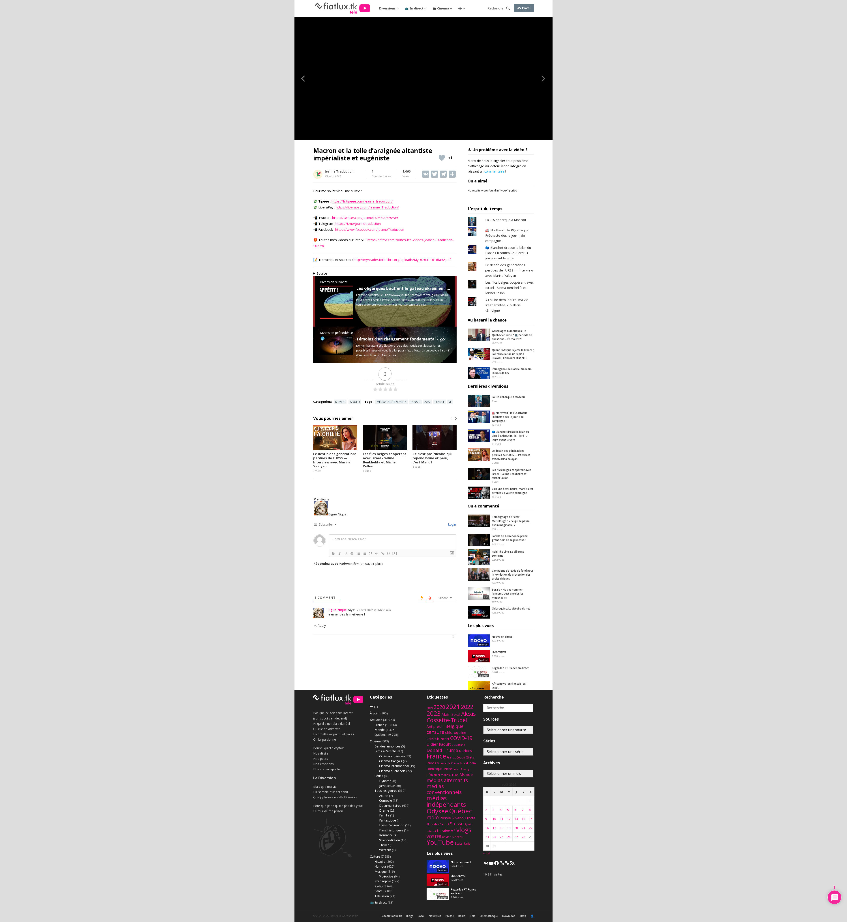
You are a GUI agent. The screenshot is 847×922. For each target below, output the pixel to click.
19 (509, 828)
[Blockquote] (370, 553)
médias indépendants (391, 402)
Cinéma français (390, 761)
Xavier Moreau (452, 837)
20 (516, 828)
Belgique (454, 726)
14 (523, 819)
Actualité (376, 720)
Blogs (409, 916)
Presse (450, 916)
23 (487, 837)
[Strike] (352, 553)
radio (433, 817)
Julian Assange (462, 769)
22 (530, 828)
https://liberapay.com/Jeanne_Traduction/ (367, 207)
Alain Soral (451, 714)
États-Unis (462, 843)
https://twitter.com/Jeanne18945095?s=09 (365, 217)
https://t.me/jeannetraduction (358, 223)
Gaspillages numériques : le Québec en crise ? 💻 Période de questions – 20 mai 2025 (512, 335)
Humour (380, 866)
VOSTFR (434, 836)
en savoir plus (371, 563)
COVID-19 (461, 738)
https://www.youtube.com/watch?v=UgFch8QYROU (416, 295)
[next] (455, 418)
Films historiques (391, 830)
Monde (340, 402)
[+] (394, 553)
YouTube (440, 842)
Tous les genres (386, 790)
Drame (384, 810)
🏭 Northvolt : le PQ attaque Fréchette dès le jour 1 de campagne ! (506, 235)
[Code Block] (377, 553)
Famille (384, 815)
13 (516, 819)
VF (450, 402)
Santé (379, 891)
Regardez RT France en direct (510, 668)
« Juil (486, 853)
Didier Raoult (439, 744)
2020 (439, 706)
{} (388, 553)
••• (371, 707)
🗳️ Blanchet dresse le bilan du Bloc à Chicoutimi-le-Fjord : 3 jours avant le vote (508, 252)
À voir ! (355, 402)
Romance (386, 835)
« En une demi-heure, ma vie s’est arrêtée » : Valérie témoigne (506, 304)
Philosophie (383, 881)
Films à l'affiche (386, 751)
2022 (427, 402)
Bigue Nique (337, 610)
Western (385, 850)
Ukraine (443, 830)
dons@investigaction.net (381, 305)
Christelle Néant (438, 739)
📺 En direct (414, 8)
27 (516, 837)
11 (501, 819)
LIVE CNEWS (499, 652)
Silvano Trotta (463, 818)
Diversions (387, 8)
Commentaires (381, 174)
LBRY (455, 775)
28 (523, 837)
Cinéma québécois (392, 771)
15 (530, 819)
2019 (430, 708)
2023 (434, 713)
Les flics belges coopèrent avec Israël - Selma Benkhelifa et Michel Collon (509, 287)
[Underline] (346, 553)
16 (487, 828)
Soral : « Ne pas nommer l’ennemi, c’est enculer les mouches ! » (507, 594)
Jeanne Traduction (339, 171)
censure (435, 732)
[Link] (383, 553)
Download (508, 916)
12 (509, 819)
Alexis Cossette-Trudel (451, 717)
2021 (453, 707)
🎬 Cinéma (441, 8)
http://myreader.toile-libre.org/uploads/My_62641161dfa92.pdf (402, 259)
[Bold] (333, 553)
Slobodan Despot (438, 824)
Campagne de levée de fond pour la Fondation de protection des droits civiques (512, 575)
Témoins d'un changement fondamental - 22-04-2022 (408, 339)
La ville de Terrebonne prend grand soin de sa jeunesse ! (510, 538)
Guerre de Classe (448, 763)
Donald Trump (442, 750)
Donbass (465, 751)
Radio (379, 886)
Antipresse (435, 726)
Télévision (382, 896)
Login (451, 524)
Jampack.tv (387, 786)
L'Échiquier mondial (439, 775)
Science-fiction (389, 840)
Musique (381, 871)
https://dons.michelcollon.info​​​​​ (421, 300)
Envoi (525, 8)
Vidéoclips (386, 876)
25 (501, 837)
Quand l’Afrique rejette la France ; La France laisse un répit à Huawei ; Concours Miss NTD (513, 354)
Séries (379, 776)
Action (383, 796)
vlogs (463, 829)
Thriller (384, 845)
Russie (445, 817)
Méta (523, 916)
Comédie (385, 800)
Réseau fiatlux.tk (391, 916)
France (439, 402)
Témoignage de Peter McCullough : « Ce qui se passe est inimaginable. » (511, 521)
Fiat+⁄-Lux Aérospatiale (344, 916)
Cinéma (375, 741)
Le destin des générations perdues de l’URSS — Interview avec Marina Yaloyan (334, 460)
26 (509, 837)
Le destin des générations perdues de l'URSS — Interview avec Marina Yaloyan (509, 270)
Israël (464, 763)
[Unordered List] (364, 553)
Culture (375, 856)
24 (494, 837)
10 (494, 819)
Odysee (415, 402)
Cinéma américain (392, 756)
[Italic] (340, 553)
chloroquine (455, 732)
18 (501, 828)
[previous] (451, 418)
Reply (321, 625)
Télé (472, 916)
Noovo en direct (502, 637)
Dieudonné (458, 744)
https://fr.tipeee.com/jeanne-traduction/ (362, 201)
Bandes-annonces (387, 746)
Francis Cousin (456, 757)
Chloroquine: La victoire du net (511, 608)
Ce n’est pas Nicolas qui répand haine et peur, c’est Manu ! (432, 458)
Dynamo (385, 781)
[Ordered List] (358, 553)
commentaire (494, 171)
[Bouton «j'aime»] (441, 157)
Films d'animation (391, 825)
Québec (380, 734)
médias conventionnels (444, 789)
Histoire (380, 861)
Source (322, 273)
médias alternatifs (447, 780)
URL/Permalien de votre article (337, 568)
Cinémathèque (489, 916)
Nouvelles (435, 916)
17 (494, 828)
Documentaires (390, 805)
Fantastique (387, 820)
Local (421, 916)
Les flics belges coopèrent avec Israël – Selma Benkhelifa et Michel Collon (384, 460)
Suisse (457, 823)
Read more (389, 355)
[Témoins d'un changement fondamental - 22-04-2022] (336, 353)
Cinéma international (394, 766)
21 (523, 828)
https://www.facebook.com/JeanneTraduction (369, 229)
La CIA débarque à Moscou (505, 219)
